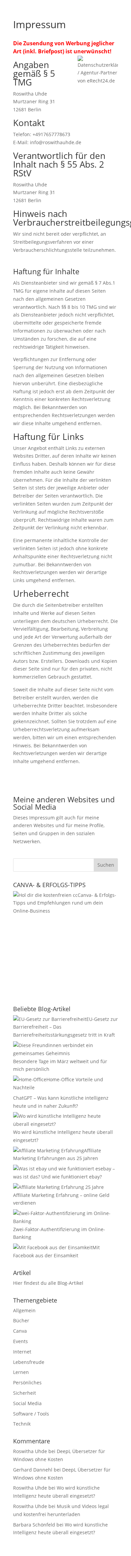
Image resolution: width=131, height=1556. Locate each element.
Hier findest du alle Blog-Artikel (48, 1283)
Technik (22, 1424)
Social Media (27, 1403)
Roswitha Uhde (30, 1451)
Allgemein (24, 1310)
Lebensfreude (28, 1362)
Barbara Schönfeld (34, 1524)
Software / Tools (31, 1413)
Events (20, 1341)
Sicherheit (24, 1393)
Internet (22, 1351)
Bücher (21, 1320)
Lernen (21, 1372)
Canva (20, 1331)
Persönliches (27, 1382)
